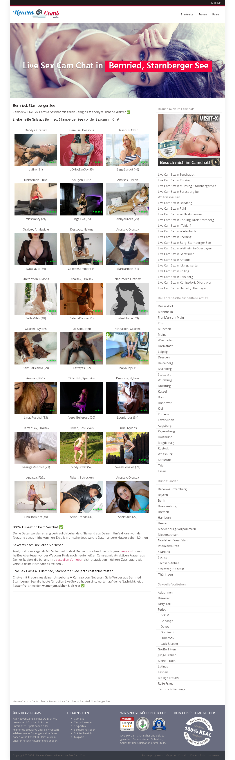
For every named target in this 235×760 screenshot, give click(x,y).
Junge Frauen (167, 655)
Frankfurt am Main (171, 317)
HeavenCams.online (48, 755)
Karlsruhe (164, 460)
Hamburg (164, 518)
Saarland (164, 552)
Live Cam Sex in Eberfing (174, 237)
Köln (161, 323)
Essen (162, 471)
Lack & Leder (169, 644)
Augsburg (165, 426)
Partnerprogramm (152, 755)
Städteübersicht (83, 733)
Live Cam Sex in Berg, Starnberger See (184, 243)
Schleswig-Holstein (171, 569)
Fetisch (162, 609)
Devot (165, 627)
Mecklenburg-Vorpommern (177, 529)
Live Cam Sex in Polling (173, 271)
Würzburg (165, 380)
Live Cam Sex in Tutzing (174, 180)
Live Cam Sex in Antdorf (174, 260)
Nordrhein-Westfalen (172, 540)
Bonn (161, 397)
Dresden (164, 357)
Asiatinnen (165, 592)
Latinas (163, 666)
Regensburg (166, 431)
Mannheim (165, 312)
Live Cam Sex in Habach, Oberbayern (183, 288)
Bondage (167, 621)
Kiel (160, 409)
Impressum (214, 755)
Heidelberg (165, 363)
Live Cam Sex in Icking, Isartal (178, 265)
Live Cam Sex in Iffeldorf (174, 226)
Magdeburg (166, 443)
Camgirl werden (83, 722)
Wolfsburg (165, 454)
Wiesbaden (165, 340)
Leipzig (163, 352)
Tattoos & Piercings (171, 689)
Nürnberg (165, 369)
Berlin (162, 500)
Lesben (163, 672)
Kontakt (183, 755)
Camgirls (126, 551)
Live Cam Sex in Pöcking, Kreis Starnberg (186, 220)
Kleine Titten (167, 661)
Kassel (162, 391)
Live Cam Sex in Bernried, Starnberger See (85, 701)
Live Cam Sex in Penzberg (175, 277)
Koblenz (163, 414)
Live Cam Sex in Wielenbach (177, 231)
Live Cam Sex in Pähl (172, 208)
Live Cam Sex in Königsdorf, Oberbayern (185, 282)
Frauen (203, 14)
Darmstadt (165, 346)
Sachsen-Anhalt (168, 563)
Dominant (167, 632)
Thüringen (165, 574)
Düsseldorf (165, 306)
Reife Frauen (166, 683)
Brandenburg (167, 506)
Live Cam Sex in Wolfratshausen (180, 214)
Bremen (163, 512)
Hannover (165, 403)
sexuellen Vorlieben (69, 560)
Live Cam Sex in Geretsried (176, 254)
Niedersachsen (168, 535)
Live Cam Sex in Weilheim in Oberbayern (185, 248)
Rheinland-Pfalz (169, 546)
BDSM (165, 615)
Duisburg (164, 386)
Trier (161, 465)
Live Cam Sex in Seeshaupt (176, 175)
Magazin (216, 2)
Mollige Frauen (168, 678)
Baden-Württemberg (172, 489)
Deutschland (38, 701)
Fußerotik (167, 638)
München (164, 329)
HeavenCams (21, 701)
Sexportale (80, 726)
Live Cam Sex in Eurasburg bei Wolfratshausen (178, 194)
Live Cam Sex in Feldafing (175, 203)
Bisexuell (164, 598)
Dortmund (165, 437)
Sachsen (163, 557)
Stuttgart (164, 374)
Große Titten (167, 649)
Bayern (163, 495)
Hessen (163, 523)
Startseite (187, 14)
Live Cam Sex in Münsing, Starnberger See (187, 186)
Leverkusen (166, 420)
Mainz (162, 335)
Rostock (163, 448)
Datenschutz (197, 755)
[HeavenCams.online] (37, 14)
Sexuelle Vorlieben (84, 729)
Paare (215, 14)
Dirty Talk (164, 604)
